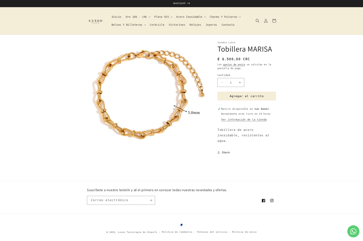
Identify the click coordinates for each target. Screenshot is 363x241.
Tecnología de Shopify (142, 232)
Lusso (122, 232)
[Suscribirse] (151, 200)
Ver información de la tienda (244, 119)
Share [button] (226, 152)
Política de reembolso (177, 232)
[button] (137, 17)
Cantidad (223, 75)
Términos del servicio (212, 232)
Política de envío (244, 232)
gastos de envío (234, 64)
